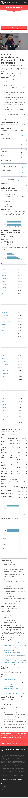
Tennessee (4, 346)
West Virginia (5, 410)
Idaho (3, 386)
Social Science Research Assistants (11, 660)
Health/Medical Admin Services (11, 688)
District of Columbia (6, 321)
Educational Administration (10, 679)
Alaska (3, 269)
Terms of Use (4, 781)
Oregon (4, 303)
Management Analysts (9, 659)
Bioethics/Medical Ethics (9, 686)
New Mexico (5, 333)
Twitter (3, 793)
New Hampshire (5, 309)
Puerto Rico (4, 425)
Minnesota (4, 358)
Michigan (4, 339)
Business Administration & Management (13, 702)
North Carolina (5, 370)
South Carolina (5, 416)
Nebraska (4, 404)
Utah (3, 367)
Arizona (3, 355)
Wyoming (4, 293)
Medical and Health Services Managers (12, 652)
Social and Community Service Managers (13, 655)
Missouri (4, 336)
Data (7, 778)
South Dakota (5, 312)
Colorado (4, 343)
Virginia (3, 306)
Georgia (4, 324)
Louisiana (4, 361)
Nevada (4, 395)
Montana (4, 349)
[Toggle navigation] (25, 2)
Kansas (3, 327)
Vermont (4, 379)
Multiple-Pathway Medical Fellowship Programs (14, 693)
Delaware (4, 278)
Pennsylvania (5, 364)
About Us (3, 778)
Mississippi (4, 407)
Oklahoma (4, 318)
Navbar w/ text (9, 2)
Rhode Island (5, 315)
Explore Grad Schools (10, 743)
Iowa (3, 401)
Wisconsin (4, 272)
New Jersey (4, 281)
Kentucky (4, 330)
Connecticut (4, 300)
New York (4, 275)
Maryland (4, 284)
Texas (3, 352)
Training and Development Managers (12, 642)
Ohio (3, 419)
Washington (4, 296)
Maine (3, 413)
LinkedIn (4, 789)
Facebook (4, 786)
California (4, 287)
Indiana (3, 382)
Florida (3, 398)
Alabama (4, 376)
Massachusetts (5, 290)
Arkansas (4, 422)
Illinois (3, 389)
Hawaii (3, 392)
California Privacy (20, 778)
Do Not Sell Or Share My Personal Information (11, 779)
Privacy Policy (12, 778)
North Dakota (5, 373)
